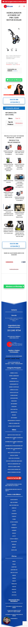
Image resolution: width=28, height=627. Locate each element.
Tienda (11, 56)
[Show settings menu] (14, 94)
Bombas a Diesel (14, 373)
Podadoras (14, 406)
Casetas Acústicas (14, 392)
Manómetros (14, 412)
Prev (4, 262)
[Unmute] (11, 94)
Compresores (14, 378)
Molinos (14, 415)
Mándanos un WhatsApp (14, 286)
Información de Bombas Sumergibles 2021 (14, 442)
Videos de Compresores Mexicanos (14, 461)
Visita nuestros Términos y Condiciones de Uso (14, 337)
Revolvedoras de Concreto (14, 420)
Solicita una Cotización (14, 100)
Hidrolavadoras (16, 56)
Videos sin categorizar (14, 458)
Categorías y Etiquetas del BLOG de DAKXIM (14, 607)
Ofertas (14, 556)
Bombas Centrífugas (14, 387)
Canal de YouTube (13, 478)
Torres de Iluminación (14, 423)
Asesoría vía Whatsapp (15, 80)
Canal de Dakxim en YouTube (14, 472)
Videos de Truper (14, 455)
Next (24, 262)
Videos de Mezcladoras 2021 (14, 469)
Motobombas (14, 403)
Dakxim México (14, 618)
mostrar (15, 71)
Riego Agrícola (14, 409)
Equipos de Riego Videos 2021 (14, 435)
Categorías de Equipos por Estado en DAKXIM (14, 615)
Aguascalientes (14, 499)
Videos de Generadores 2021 (14, 463)
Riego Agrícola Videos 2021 (14, 452)
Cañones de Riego (14, 389)
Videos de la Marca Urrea (14, 466)
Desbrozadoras (14, 395)
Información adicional (12, 108)
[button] (19, 28)
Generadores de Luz (14, 381)
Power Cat (18, 64)
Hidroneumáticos (14, 384)
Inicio (7, 56)
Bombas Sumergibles (14, 375)
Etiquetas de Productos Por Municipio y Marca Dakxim (14, 611)
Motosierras (14, 417)
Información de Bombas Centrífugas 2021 (14, 438)
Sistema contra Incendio (14, 426)
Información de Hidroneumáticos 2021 (14, 449)
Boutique (7, 363)
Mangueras (14, 401)
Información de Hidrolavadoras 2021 (14, 445)
